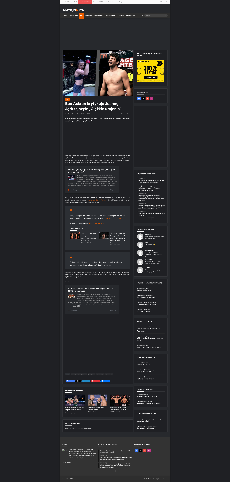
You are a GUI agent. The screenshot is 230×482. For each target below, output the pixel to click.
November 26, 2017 (97, 224)
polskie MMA (91, 374)
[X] (66, 462)
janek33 (147, 268)
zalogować (74, 428)
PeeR (146, 242)
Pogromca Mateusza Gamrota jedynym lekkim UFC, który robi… (74, 409)
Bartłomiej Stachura (72, 113)
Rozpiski (88, 15)
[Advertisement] (115, 33)
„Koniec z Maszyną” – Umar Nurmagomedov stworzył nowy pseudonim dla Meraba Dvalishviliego (120, 2)
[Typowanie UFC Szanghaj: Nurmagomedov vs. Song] (120, 400)
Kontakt (121, 15)
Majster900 (148, 234)
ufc (111, 374)
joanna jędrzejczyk (82, 374)
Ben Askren (73, 374)
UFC (81, 15)
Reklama (165, 478)
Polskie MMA (74, 15)
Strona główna (157, 478)
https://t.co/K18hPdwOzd (114, 218)
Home (65, 15)
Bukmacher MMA (111, 15)
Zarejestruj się (130, 15)
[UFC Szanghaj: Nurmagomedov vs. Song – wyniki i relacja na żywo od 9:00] (75, 235)
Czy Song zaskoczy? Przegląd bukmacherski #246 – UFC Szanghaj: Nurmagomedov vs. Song (117, 238)
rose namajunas (99, 374)
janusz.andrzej (149, 250)
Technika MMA (98, 15)
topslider (107, 374)
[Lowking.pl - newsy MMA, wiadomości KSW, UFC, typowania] (73, 10)
